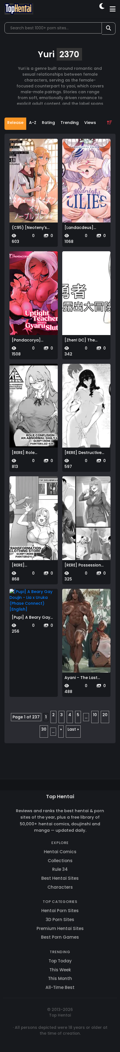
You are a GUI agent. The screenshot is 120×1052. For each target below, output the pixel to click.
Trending (70, 122)
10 (95, 715)
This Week (60, 970)
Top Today (60, 961)
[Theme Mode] (102, 9)
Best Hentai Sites (60, 878)
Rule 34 (60, 869)
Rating (48, 122)
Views (90, 122)
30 (43, 729)
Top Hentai (60, 796)
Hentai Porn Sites (60, 911)
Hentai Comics (60, 852)
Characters (60, 887)
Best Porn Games (60, 937)
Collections (60, 861)
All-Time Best (60, 987)
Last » (73, 729)
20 (104, 715)
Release (15, 122)
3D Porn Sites (60, 919)
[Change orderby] (109, 124)
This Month (60, 978)
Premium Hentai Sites (60, 928)
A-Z (32, 122)
